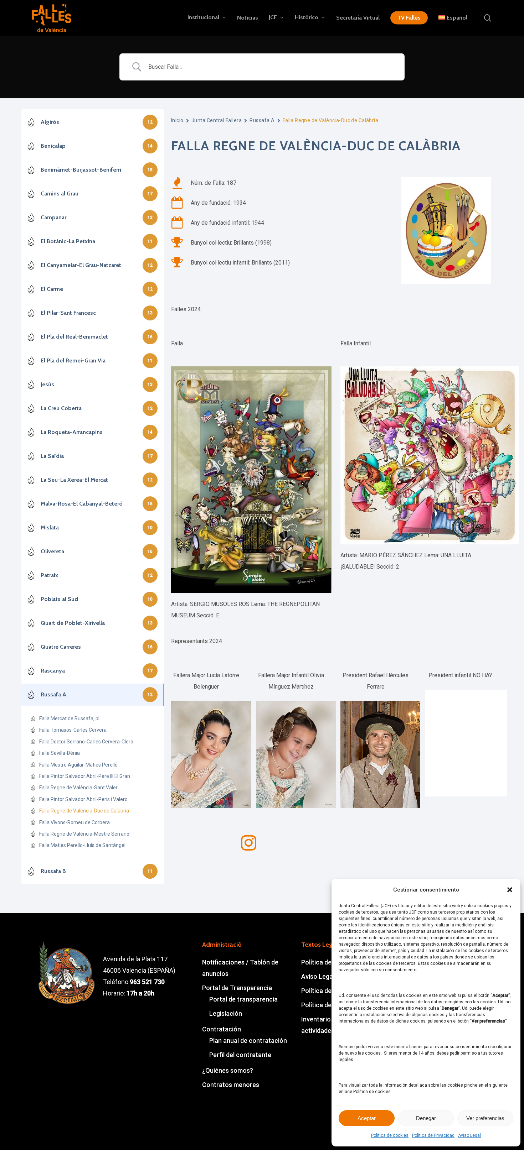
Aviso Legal (469, 1135)
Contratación (221, 1029)
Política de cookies (390, 1135)
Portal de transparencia (243, 999)
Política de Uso (322, 1005)
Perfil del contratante (240, 1054)
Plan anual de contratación (248, 1040)
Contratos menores (230, 1084)
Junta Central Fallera (216, 120)
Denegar (426, 1118)
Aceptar (367, 1118)
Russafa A (262, 120)
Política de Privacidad (433, 1135)
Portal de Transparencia (237, 988)
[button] (509, 889)
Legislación (225, 1013)
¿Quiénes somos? (227, 1070)
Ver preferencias (485, 1118)
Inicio (177, 120)
